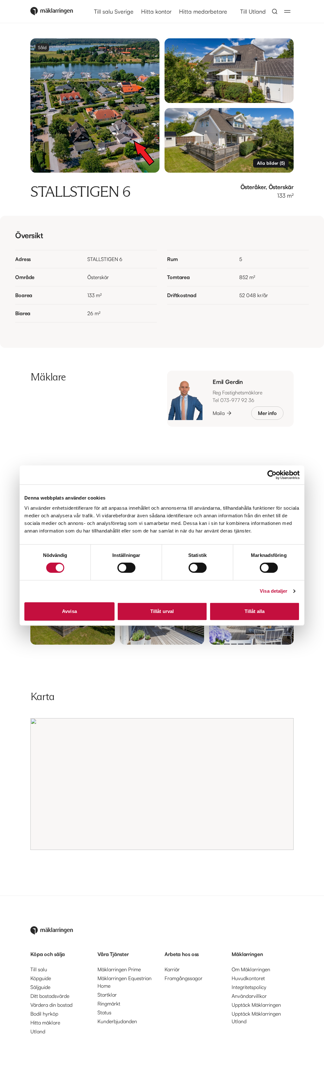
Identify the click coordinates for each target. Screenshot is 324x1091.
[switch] (126, 568)
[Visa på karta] (162, 784)
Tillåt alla (255, 611)
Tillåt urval (162, 611)
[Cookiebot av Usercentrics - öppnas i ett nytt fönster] (272, 475)
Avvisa (69, 611)
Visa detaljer (273, 591)
